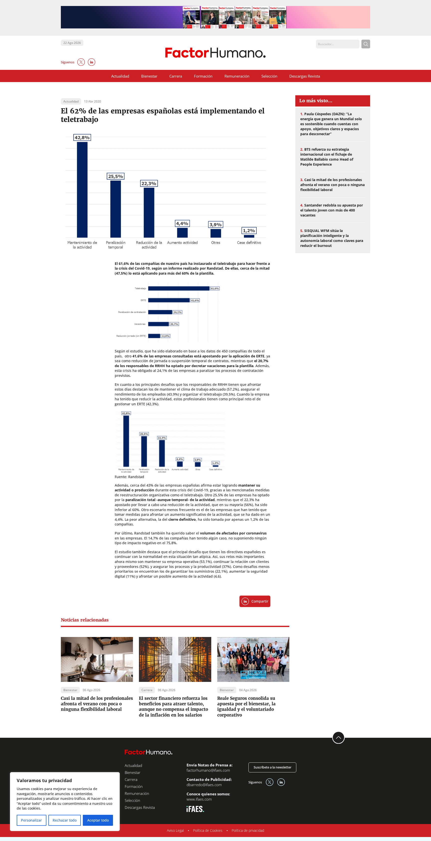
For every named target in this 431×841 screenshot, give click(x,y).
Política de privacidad (248, 830)
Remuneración (236, 76)
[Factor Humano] (215, 52)
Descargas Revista (304, 76)
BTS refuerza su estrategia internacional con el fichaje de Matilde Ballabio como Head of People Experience (326, 157)
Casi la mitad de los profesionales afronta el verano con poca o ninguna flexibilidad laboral (97, 704)
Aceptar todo (98, 820)
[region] (65, 801)
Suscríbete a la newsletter (272, 767)
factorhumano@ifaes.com (208, 770)
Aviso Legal (175, 830)
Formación (203, 76)
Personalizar (31, 820)
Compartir (259, 601)
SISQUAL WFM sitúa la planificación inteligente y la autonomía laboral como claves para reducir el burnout (331, 238)
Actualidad (120, 76)
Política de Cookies (207, 830)
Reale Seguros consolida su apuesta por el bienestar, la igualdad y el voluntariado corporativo (246, 707)
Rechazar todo (65, 820)
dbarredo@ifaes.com (204, 784)
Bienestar (149, 76)
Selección (269, 76)
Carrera (175, 76)
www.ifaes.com (199, 799)
